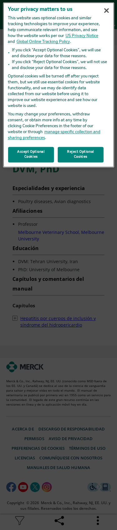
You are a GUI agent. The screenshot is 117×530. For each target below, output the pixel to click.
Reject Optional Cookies (80, 154)
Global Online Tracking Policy (43, 42)
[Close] (107, 10)
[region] (58, 84)
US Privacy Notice (82, 36)
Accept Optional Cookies (31, 154)
